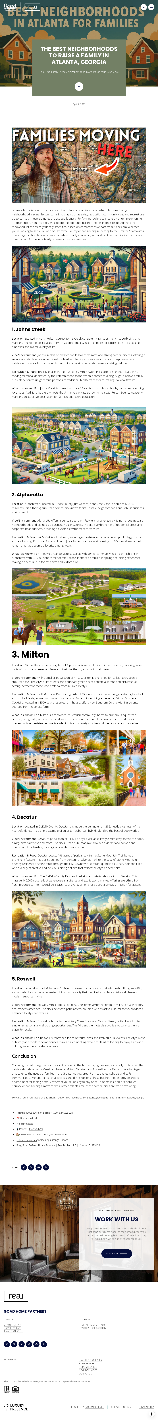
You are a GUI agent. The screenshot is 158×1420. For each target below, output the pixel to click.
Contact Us (85, 1373)
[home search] (144, 7)
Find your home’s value (55, 1134)
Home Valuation (88, 1366)
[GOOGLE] (36, 1344)
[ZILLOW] (44, 1344)
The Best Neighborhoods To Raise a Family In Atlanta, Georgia (113, 1097)
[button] (116, 1253)
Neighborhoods (88, 1370)
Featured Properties (90, 1360)
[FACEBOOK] (7, 1344)
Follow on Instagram (27, 1140)
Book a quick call (28, 1118)
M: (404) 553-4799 (12, 1324)
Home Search (86, 1363)
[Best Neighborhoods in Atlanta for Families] (79, 165)
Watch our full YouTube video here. (69, 239)
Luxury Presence (94, 1407)
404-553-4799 (36, 1129)
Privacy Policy (146, 1407)
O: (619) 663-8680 (12, 1328)
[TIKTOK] (29, 1344)
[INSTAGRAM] (14, 1344)
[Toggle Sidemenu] (151, 7)
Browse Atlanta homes (30, 1134)
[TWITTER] (22, 1344)
